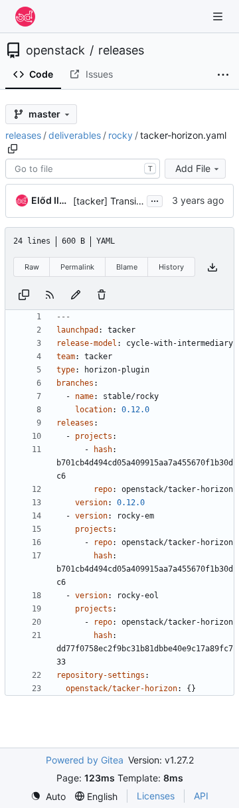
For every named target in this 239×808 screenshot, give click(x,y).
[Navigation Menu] (219, 16)
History (171, 267)
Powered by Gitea (84, 760)
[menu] (48, 796)
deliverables (74, 135)
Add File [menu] (192, 168)
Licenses (156, 795)
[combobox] (82, 169)
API (201, 795)
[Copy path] (12, 148)
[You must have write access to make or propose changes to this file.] (101, 294)
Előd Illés (49, 200)
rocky (120, 135)
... (155, 199)
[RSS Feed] (49, 294)
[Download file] (212, 267)
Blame (126, 267)
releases (121, 50)
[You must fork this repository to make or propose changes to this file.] (75, 294)
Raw (32, 267)
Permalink (77, 267)
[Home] (25, 17)
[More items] (223, 75)
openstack (55, 50)
